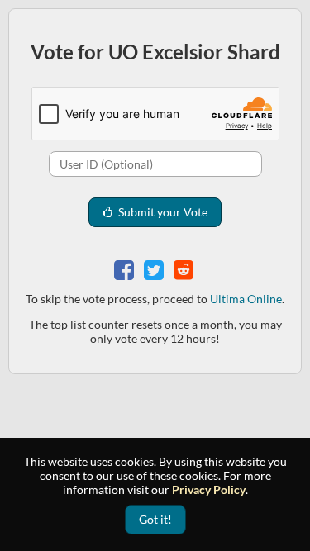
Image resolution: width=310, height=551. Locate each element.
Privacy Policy (209, 489)
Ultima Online (246, 299)
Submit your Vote (161, 212)
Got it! (155, 519)
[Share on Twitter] (155, 268)
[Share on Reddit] (185, 268)
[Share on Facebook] (125, 268)
